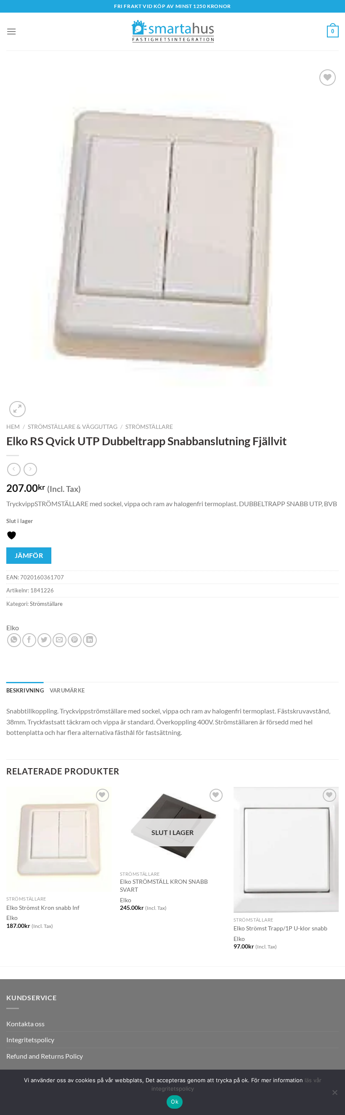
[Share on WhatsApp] (14, 640)
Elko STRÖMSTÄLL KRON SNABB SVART (164, 885)
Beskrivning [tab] (25, 690)
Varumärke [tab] (67, 690)
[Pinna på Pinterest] (75, 640)
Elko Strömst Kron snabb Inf (43, 907)
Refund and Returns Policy (44, 1056)
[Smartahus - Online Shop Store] (172, 32)
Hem (13, 426)
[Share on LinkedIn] (90, 640)
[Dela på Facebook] (29, 640)
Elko (12, 627)
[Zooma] (17, 409)
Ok (174, 1101)
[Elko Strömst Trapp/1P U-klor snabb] (286, 850)
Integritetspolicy (30, 1040)
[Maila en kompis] (59, 640)
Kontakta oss (25, 1024)
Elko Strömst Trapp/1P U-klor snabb (280, 928)
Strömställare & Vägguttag (72, 426)
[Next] (338, 876)
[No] (334, 1095)
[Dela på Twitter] (44, 640)
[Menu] (11, 31)
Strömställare (149, 426)
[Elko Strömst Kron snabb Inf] (58, 839)
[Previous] (6, 876)
